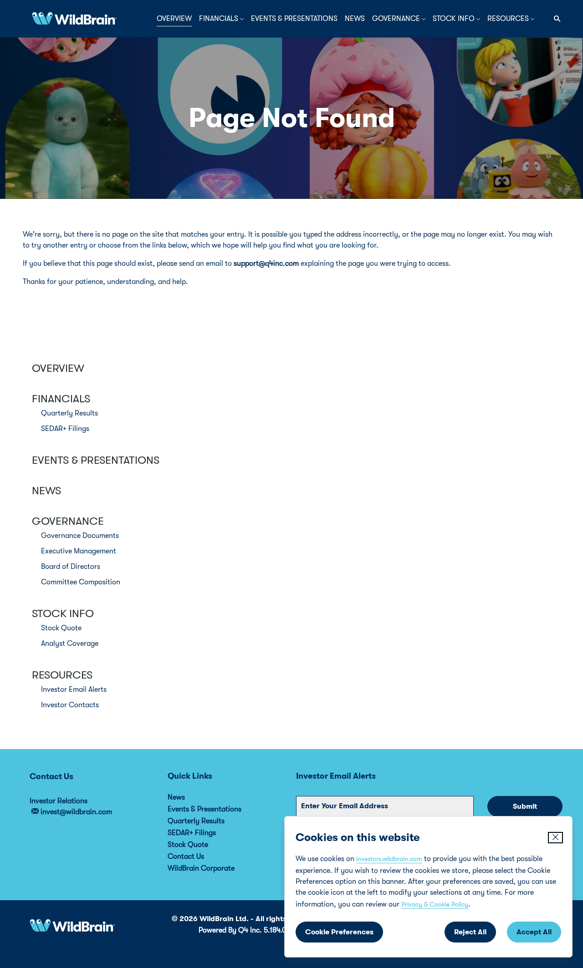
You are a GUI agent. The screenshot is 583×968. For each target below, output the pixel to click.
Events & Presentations (95, 460)
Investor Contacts (70, 705)
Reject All (470, 932)
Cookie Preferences (339, 932)
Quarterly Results (69, 413)
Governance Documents (80, 536)
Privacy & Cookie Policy (434, 904)
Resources (62, 675)
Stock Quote (61, 628)
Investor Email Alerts (74, 689)
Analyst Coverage (69, 643)
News (46, 490)
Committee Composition (80, 582)
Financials (61, 398)
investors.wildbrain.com (389, 858)
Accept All (534, 932)
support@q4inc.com (266, 263)
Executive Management (78, 551)
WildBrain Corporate (213, 868)
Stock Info (63, 613)
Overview (58, 368)
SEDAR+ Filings (65, 429)
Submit (525, 806)
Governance (68, 521)
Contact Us (198, 856)
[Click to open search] (554, 18)
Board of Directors (70, 567)
